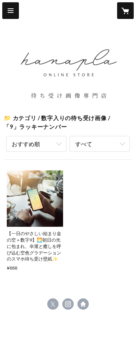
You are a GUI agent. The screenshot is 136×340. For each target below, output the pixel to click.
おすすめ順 (26, 143)
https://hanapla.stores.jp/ (83, 304)
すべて (83, 143)
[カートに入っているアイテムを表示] (125, 10)
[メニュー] (10, 10)
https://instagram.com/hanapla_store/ (68, 304)
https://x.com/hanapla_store (53, 304)
